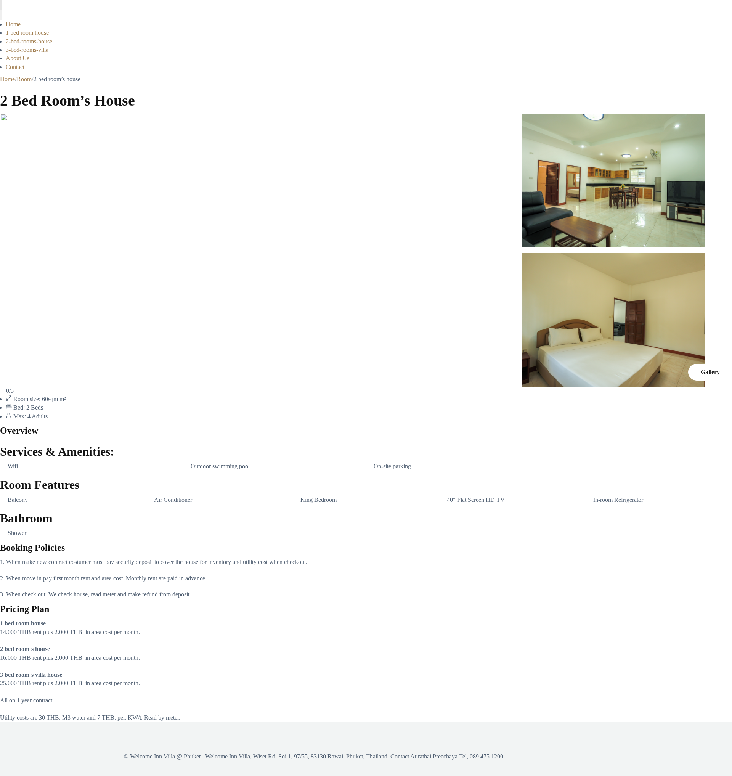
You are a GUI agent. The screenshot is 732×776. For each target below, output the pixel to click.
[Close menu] (1, 15)
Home (13, 24)
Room (24, 79)
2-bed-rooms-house (29, 41)
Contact (15, 67)
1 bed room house (27, 32)
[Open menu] (1, 5)
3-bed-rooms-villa (27, 50)
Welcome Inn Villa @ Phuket (165, 756)
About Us (17, 58)
